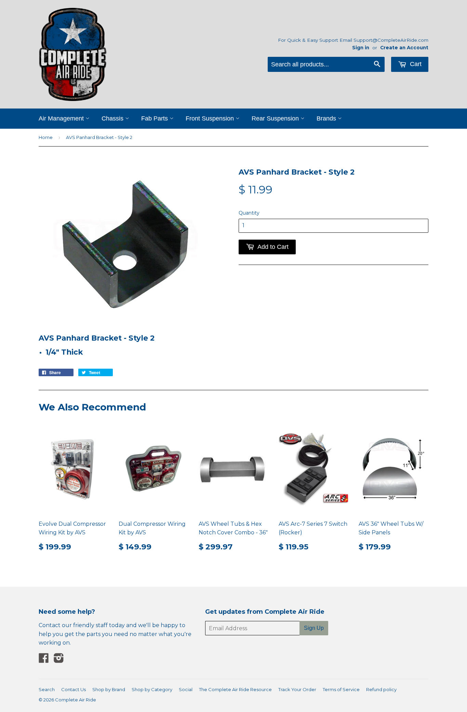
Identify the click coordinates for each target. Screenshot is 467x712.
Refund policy (381, 689)
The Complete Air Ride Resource (235, 689)
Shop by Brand (108, 689)
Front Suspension (211, 118)
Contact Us (73, 689)
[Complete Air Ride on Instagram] (59, 660)
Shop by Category (152, 689)
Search (47, 689)
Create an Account (404, 47)
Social (185, 689)
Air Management (62, 118)
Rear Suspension (276, 118)
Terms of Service (341, 689)
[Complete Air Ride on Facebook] (44, 660)
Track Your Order (297, 689)
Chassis (113, 118)
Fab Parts (155, 118)
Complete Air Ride (75, 699)
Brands (327, 118)
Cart (415, 64)
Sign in (360, 47)
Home (46, 137)
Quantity (249, 213)
